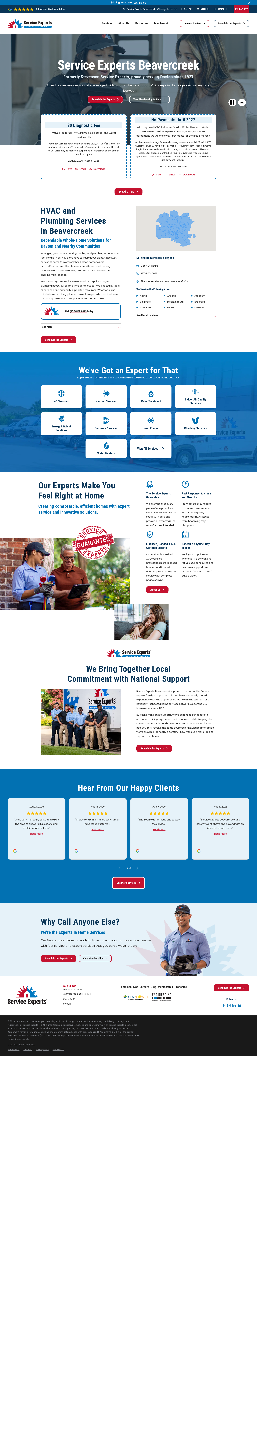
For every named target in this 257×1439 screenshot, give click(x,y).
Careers (204, 8)
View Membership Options (147, 99)
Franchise (181, 987)
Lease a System (192, 23)
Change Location (167, 9)
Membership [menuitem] (161, 23)
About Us (155, 589)
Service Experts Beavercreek (141, 9)
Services (126, 987)
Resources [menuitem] (141, 23)
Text (69, 169)
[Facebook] (223, 1005)
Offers (220, 8)
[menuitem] (14, 1049)
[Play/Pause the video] (232, 102)
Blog (153, 987)
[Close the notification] (249, 2)
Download (99, 169)
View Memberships (93, 958)
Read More (36, 834)
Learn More (140, 2)
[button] (242, 102)
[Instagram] (229, 1005)
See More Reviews (126, 882)
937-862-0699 (241, 9)
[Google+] (239, 1005)
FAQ (190, 8)
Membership (165, 987)
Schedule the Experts (229, 23)
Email (82, 169)
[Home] (30, 23)
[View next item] (137, 868)
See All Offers (126, 191)
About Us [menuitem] (123, 23)
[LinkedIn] (234, 1005)
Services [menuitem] (107, 23)
